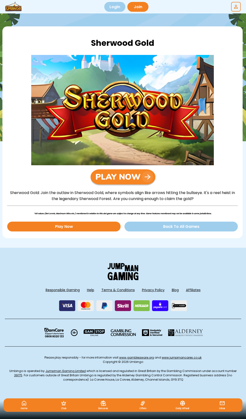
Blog (175, 290)
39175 (18, 375)
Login (115, 7)
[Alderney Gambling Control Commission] (185, 332)
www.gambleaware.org (136, 357)
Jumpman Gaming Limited (65, 371)
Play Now (64, 226)
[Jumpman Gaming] (123, 279)
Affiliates (193, 290)
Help (90, 290)
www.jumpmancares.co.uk (182, 357)
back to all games (181, 226)
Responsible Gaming (63, 290)
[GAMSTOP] (94, 332)
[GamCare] (54, 333)
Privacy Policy (153, 290)
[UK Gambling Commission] (123, 332)
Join (138, 7)
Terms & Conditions (118, 290)
